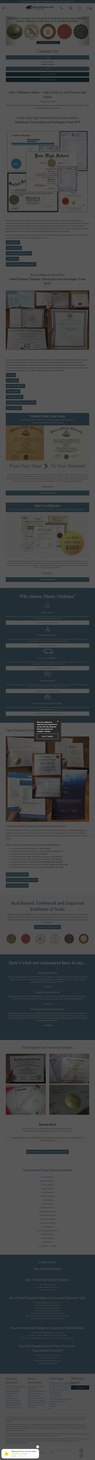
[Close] (58, 721)
